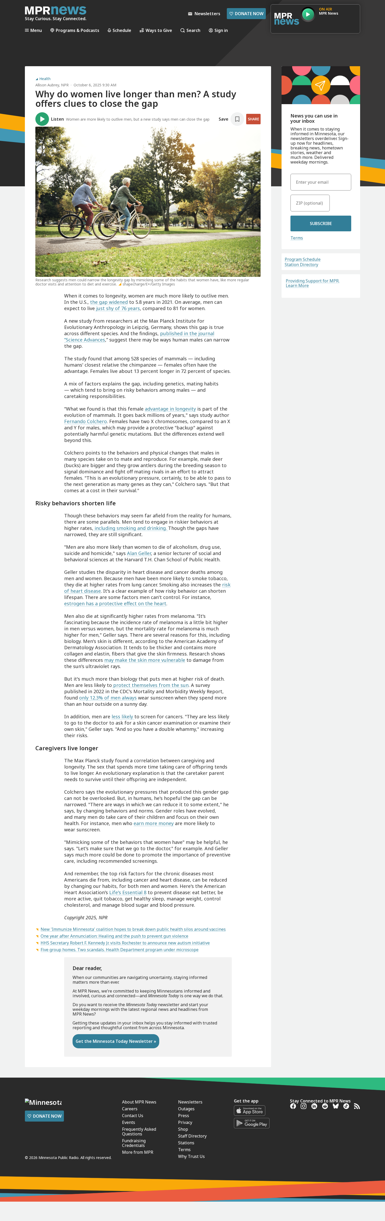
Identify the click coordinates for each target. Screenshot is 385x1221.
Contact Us (132, 1115)
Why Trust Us (191, 1156)
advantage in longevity (170, 409)
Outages (186, 1109)
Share (253, 118)
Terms (296, 238)
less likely (123, 716)
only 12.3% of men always (108, 697)
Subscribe (321, 223)
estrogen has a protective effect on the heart (115, 603)
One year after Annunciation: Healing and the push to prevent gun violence (114, 936)
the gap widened (109, 302)
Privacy (185, 1122)
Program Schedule (303, 259)
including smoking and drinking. (130, 528)
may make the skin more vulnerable (144, 660)
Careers (130, 1109)
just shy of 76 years (117, 308)
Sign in (221, 30)
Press (183, 1115)
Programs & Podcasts (77, 30)
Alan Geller (139, 553)
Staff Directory (192, 1136)
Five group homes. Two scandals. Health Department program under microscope (120, 950)
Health (45, 79)
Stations (186, 1143)
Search (193, 30)
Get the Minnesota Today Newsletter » (116, 1041)
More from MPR (137, 1152)
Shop (183, 1129)
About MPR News (139, 1102)
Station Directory (301, 264)
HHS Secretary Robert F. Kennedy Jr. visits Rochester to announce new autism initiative (125, 943)
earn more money (154, 823)
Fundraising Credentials (134, 1143)
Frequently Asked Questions (139, 1131)
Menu (36, 30)
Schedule (122, 30)
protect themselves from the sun (150, 685)
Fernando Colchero (85, 421)
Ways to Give (159, 30)
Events (128, 1122)
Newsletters (190, 1102)
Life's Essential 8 (127, 892)
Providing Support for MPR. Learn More (312, 283)
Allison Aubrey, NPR (52, 84)
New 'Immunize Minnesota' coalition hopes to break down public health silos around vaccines (133, 929)
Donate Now (246, 13)
